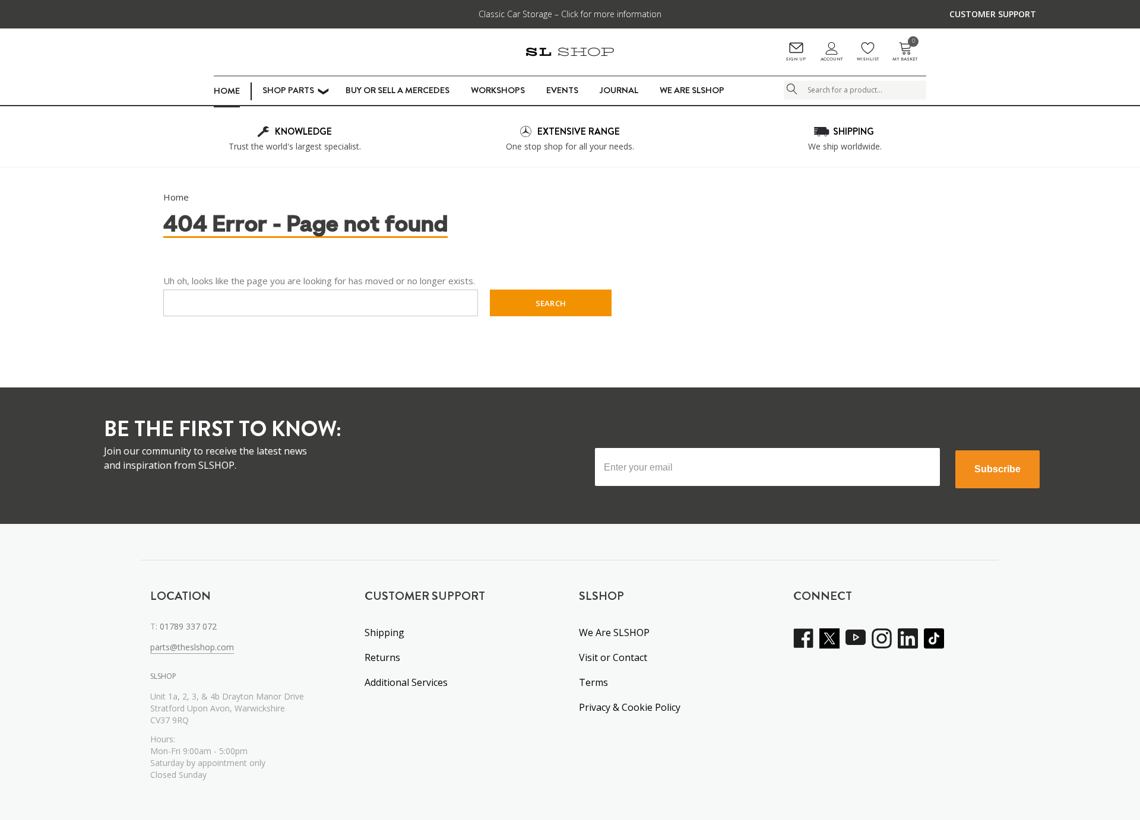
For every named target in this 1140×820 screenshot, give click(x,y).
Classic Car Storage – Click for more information (570, 14)
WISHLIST (868, 59)
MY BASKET (904, 52)
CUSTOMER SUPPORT (992, 14)
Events (562, 90)
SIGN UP (796, 59)
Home (227, 90)
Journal (619, 90)
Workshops (498, 90)
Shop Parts (288, 90)
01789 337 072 (188, 626)
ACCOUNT (832, 59)
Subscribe (997, 469)
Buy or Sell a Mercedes (397, 90)
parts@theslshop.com (192, 647)
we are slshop (692, 90)
